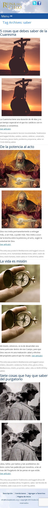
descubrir (10, 365)
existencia (18, 365)
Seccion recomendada (27, 133)
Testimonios (41, 133)
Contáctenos (20, 493)
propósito (21, 368)
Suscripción (8, 493)
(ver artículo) (5, 129)
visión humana (9, 256)
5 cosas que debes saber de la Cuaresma (23, 32)
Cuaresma (4, 139)
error (9, 254)
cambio (18, 136)
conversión (39, 136)
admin (13, 142)
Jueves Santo (13, 139)
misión (13, 368)
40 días (12, 136)
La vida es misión (13, 261)
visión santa (20, 256)
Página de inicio (24, 497)
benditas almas (15, 483)
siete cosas (12, 486)
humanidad (16, 254)
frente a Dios (27, 365)
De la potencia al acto (17, 146)
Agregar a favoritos (36, 493)
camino (24, 136)
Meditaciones (24, 251)
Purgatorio (25, 483)
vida (32, 368)
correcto (3, 254)
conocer (41, 251)
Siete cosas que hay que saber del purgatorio (24, 377)
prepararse (31, 139)
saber (39, 139)
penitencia (23, 139)
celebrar (31, 136)
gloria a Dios (38, 365)
